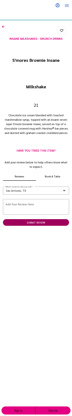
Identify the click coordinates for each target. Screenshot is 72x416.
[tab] (19, 176)
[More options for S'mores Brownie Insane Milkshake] (61, 30)
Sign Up (53, 410)
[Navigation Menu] (67, 5)
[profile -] (57, 5)
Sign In (18, 410)
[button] (4, 26)
